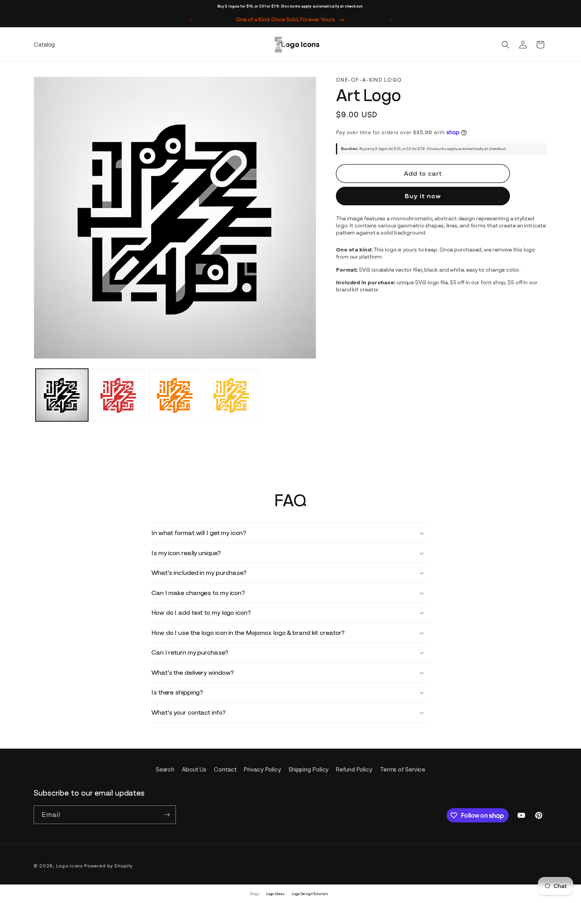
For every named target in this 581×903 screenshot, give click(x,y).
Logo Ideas (275, 894)
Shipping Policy (309, 769)
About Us (194, 769)
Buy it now (423, 196)
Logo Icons (69, 866)
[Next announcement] (390, 19)
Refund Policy (354, 769)
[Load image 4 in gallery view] (231, 395)
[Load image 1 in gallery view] (62, 395)
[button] (505, 44)
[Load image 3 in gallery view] (175, 395)
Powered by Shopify (108, 866)
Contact (225, 769)
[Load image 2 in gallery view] (118, 395)
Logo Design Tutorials (310, 894)
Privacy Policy (262, 769)
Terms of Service (402, 769)
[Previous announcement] (190, 19)
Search (165, 769)
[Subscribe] (166, 814)
